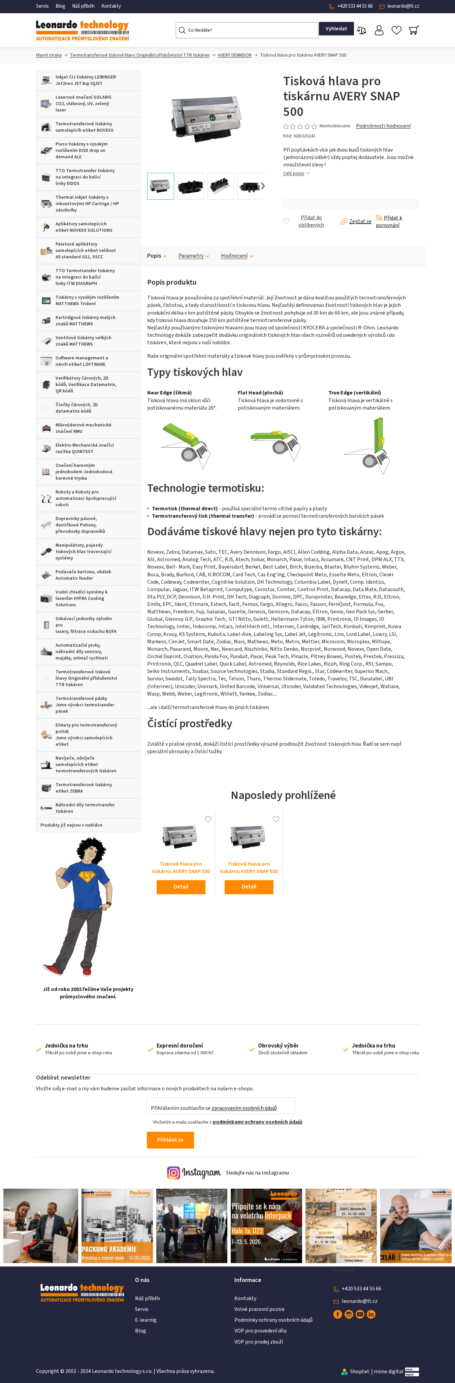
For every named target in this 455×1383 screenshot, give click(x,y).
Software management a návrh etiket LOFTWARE (82, 361)
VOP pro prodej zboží (258, 1342)
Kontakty (111, 6)
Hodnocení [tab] (234, 256)
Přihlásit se (170, 1140)
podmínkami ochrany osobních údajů (257, 1122)
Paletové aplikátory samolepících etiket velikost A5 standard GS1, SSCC (86, 250)
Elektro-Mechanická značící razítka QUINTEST (85, 448)
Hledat (336, 28)
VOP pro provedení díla (260, 1330)
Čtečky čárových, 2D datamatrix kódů (77, 408)
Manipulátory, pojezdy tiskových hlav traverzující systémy (83, 551)
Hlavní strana (49, 55)
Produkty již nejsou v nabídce (71, 825)
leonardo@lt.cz (403, 6)
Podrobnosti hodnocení (383, 126)
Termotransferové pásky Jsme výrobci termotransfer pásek (85, 705)
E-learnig (146, 1320)
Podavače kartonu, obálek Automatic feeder (83, 575)
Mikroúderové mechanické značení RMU (83, 428)
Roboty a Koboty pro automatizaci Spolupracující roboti (86, 498)
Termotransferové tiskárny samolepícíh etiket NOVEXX (84, 127)
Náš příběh (83, 6)
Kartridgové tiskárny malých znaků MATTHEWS (86, 320)
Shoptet (359, 1371)
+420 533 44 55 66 (354, 6)
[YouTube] (360, 1314)
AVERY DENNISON (235, 55)
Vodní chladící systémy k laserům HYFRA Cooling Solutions (81, 598)
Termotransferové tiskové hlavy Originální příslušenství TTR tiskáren (139, 55)
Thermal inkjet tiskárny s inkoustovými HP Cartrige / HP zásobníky (87, 204)
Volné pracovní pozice (259, 1309)
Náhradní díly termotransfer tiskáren (85, 808)
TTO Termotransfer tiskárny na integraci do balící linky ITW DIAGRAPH (85, 277)
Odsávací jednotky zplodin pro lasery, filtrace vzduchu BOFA (86, 625)
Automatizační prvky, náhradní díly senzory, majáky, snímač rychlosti (82, 652)
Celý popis (293, 173)
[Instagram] (349, 1314)
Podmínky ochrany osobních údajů (273, 1320)
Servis (42, 6)
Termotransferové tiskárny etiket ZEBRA (84, 788)
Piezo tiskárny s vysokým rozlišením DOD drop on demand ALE (82, 150)
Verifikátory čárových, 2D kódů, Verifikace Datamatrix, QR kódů (86, 384)
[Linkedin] (371, 1314)
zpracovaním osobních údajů (244, 1108)
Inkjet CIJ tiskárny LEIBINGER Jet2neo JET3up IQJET (86, 80)
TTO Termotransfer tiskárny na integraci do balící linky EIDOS (85, 177)
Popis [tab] (154, 256)
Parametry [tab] (191, 256)
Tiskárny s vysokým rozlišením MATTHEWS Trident (87, 300)
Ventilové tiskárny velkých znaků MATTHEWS (83, 341)
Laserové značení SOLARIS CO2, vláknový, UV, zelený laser (83, 104)
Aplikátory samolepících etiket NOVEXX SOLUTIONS (84, 227)
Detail (181, 887)
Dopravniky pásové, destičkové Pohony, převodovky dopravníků (80, 525)
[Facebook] (337, 1314)
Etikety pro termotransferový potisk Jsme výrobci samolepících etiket (86, 735)
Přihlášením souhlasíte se (214, 1108)
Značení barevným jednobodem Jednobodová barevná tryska (84, 472)
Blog (60, 6)
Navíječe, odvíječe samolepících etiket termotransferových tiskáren (86, 764)
